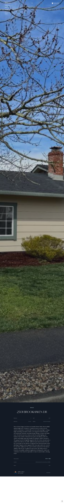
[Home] (55, 3)
